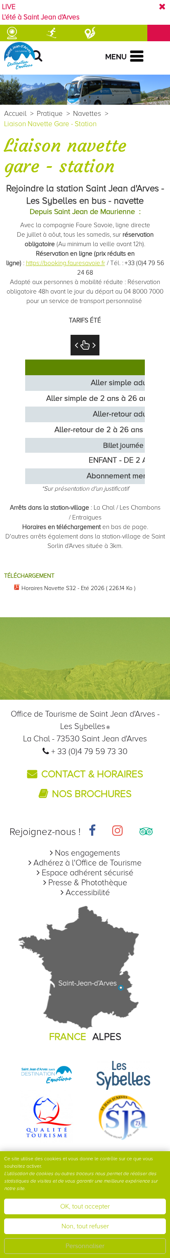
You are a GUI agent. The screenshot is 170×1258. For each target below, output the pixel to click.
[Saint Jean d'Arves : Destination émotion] (46, 1075)
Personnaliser (85, 1246)
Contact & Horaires (92, 774)
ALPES (106, 1037)
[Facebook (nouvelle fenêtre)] (92, 832)
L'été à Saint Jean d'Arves (41, 17)
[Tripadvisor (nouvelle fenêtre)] (146, 832)
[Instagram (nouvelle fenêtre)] (117, 832)
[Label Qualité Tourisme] (46, 1117)
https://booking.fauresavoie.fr (65, 263)
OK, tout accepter (85, 1206)
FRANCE (67, 1037)
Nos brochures (92, 794)
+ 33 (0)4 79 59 (79, 752)
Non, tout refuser (85, 1226)
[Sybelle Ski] (123, 1075)
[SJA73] (123, 1117)
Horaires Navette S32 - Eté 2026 (78, 588)
